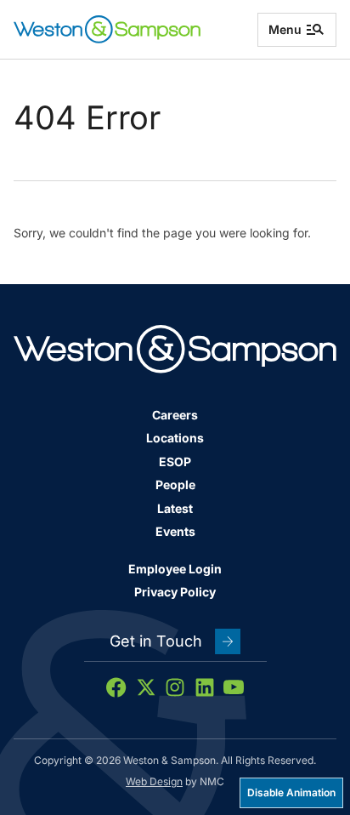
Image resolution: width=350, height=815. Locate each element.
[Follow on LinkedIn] (205, 687)
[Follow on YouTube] (233, 687)
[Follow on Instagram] (175, 687)
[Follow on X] (146, 687)
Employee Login (175, 568)
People (175, 484)
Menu (285, 29)
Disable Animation (291, 792)
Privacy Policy (175, 591)
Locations (175, 437)
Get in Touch (156, 641)
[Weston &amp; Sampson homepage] (107, 29)
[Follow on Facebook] (116, 687)
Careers (175, 415)
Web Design (154, 781)
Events (175, 531)
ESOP (175, 461)
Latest (175, 508)
